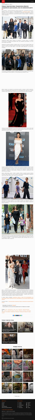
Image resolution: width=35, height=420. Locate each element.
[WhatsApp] (20, 315)
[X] (16, 315)
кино (14, 309)
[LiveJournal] (18, 315)
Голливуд (24, 310)
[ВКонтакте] (13, 315)
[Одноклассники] (14, 315)
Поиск (30, 1)
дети (11, 4)
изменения (28, 310)
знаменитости (10, 309)
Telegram (14, 305)
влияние (20, 310)
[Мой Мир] (15, 315)
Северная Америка (26, 309)
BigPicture (7, 4)
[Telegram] (21, 315)
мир (17, 309)
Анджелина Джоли (26, 11)
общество (20, 309)
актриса (5, 310)
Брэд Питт (16, 310)
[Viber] (19, 315)
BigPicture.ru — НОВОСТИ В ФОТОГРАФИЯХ (8, 411)
